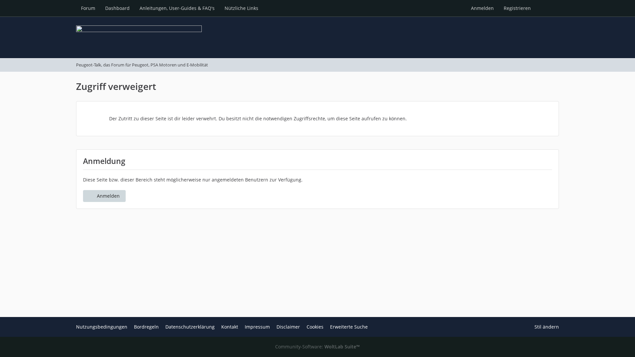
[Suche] (547, 8)
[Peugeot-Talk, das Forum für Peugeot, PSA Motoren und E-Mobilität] (317, 37)
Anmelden (482, 8)
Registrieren (517, 8)
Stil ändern (546, 327)
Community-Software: (317, 346)
